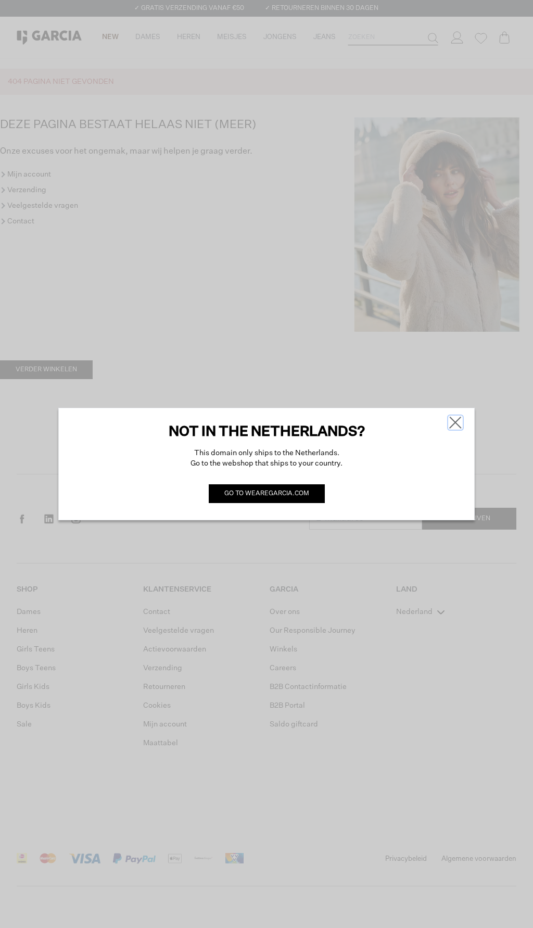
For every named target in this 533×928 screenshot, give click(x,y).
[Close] (455, 423)
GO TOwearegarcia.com (266, 494)
